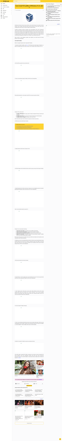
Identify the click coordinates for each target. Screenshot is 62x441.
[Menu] (1, 1)
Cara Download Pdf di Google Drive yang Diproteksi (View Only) (53, 6)
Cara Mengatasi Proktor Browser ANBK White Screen (24, 126)
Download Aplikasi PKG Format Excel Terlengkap (52, 13)
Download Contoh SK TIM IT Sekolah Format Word (53, 19)
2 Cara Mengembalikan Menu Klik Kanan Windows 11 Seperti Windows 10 (19, 390)
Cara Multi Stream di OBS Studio (52, 9)
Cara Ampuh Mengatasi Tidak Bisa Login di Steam (53, 15)
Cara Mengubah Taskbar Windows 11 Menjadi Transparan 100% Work (39, 390)
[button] (19, 384)
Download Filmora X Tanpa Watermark (53, 7)
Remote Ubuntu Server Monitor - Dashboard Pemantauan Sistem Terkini (54, 11)
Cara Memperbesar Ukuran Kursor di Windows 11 (24, 127)
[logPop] (60, 1)
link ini (27, 45)
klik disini (40, 379)
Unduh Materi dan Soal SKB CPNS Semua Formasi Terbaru (53, 17)
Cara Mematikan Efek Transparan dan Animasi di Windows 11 (29, 390)
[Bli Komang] (6, 1)
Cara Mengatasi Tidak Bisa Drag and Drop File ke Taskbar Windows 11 (29, 395)
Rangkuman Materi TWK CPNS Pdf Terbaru (53, 20)
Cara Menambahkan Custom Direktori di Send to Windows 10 (19, 395)
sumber (19, 357)
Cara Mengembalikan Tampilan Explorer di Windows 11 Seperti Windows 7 (27, 128)
